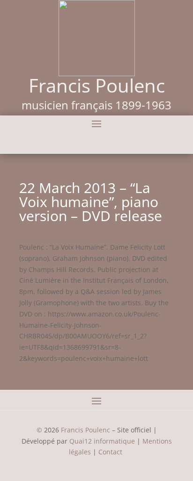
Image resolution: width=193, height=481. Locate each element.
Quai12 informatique (102, 441)
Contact (111, 451)
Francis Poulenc (85, 429)
